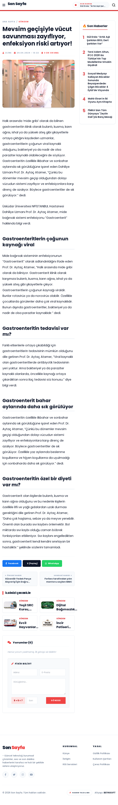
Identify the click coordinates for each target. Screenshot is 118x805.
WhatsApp (53, 563)
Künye (66, 753)
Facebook (13, 563)
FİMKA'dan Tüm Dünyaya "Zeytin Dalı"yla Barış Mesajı (100, 114)
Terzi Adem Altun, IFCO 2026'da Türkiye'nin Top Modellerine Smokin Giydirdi (99, 58)
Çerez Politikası (101, 764)
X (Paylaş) (32, 563)
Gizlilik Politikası (101, 753)
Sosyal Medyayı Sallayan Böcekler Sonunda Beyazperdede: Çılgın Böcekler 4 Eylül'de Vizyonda (99, 82)
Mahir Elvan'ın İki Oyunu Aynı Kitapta (100, 100)
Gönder (56, 700)
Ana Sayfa (8, 21)
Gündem (24, 21)
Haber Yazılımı (81, 792)
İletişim (66, 758)
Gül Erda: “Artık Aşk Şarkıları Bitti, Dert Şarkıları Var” (98, 40)
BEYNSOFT (110, 792)
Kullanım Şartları (102, 758)
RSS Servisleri (70, 764)
